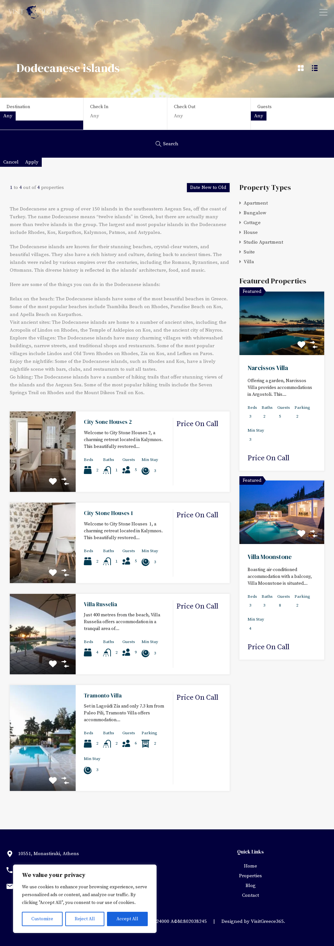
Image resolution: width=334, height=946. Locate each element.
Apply (31, 162)
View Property (43, 476)
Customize (42, 919)
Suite (249, 252)
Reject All (85, 919)
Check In (99, 107)
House (251, 232)
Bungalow (255, 213)
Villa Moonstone (270, 556)
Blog (251, 885)
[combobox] (8, 116)
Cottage (252, 223)
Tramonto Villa (103, 695)
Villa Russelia (100, 604)
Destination (18, 107)
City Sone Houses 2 (108, 422)
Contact (250, 895)
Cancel (11, 162)
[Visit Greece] (31, 16)
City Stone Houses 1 (108, 513)
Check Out (184, 107)
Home (250, 866)
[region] (85, 899)
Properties (250, 876)
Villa (249, 262)
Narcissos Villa (268, 368)
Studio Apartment (263, 242)
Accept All (127, 919)
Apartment (256, 203)
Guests (264, 107)
